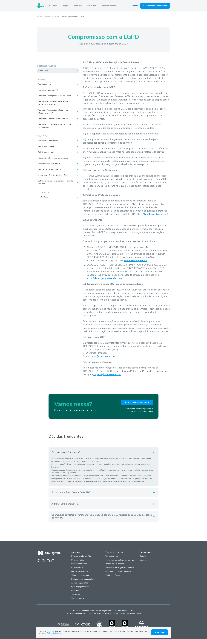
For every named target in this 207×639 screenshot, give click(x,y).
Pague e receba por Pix (81, 556)
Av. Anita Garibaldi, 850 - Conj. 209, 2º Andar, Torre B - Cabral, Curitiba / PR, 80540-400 (103, 613)
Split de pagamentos (80, 586)
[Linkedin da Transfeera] (43, 560)
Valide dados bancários (80, 575)
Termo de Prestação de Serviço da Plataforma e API (53, 111)
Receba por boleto (79, 563)
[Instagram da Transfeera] (38, 560)
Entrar (135, 5)
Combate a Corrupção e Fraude (118, 571)
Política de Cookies (46, 146)
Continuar (159, 632)
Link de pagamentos (79, 571)
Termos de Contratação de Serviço (53, 118)
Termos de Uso (44, 84)
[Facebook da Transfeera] (48, 560)
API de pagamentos (79, 583)
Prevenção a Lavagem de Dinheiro (119, 567)
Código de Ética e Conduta (49, 169)
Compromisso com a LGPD (49, 163)
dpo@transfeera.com (103, 356)
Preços (65, 5)
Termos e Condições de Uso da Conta (54, 95)
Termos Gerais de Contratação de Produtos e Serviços (53, 103)
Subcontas (75, 594)
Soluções (53, 5)
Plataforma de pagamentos (82, 579)
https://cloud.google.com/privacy (104, 278)
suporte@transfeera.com (107, 374)
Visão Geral (43, 71)
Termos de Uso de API (48, 90)
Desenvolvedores (108, 5)
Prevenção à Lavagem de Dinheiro (53, 158)
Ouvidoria (143, 560)
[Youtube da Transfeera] (53, 560)
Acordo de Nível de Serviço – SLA (52, 175)
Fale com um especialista (155, 5)
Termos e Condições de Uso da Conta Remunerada (54, 126)
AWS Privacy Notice (135, 260)
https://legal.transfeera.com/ (152, 214)
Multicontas (76, 590)
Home (39, 16)
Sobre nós (91, 5)
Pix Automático (77, 560)
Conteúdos (77, 5)
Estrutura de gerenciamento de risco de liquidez (55, 182)
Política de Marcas (46, 152)
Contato (143, 556)
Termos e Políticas (51, 16)
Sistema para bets (78, 598)
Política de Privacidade (48, 140)
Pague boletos (77, 567)
